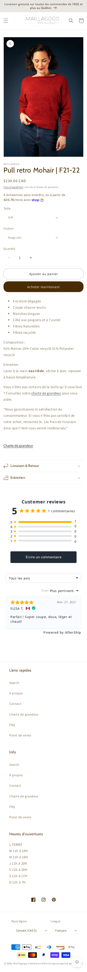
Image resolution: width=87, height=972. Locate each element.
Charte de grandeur (18, 445)
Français (60, 930)
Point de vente (20, 735)
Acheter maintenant (43, 287)
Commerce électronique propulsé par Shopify (55, 963)
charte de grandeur (46, 393)
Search (14, 683)
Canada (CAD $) (26, 930)
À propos (16, 693)
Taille (6, 208)
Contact (15, 704)
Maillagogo (20, 963)
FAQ (12, 725)
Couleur (8, 228)
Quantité (9, 249)
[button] (6, 21)
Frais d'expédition (13, 187)
